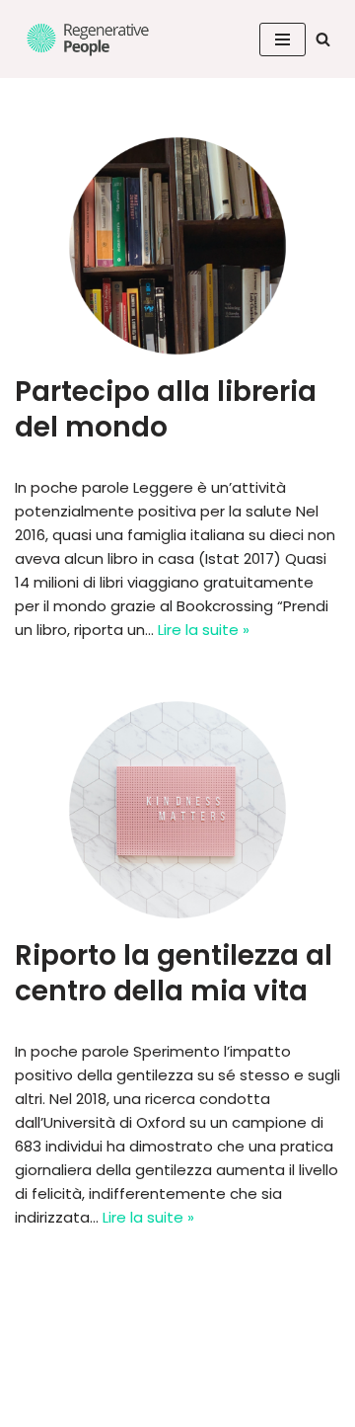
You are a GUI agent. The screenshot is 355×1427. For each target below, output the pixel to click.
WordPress (200, 1406)
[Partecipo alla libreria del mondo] (177, 246)
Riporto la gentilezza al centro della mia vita (173, 973)
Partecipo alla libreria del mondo (166, 409)
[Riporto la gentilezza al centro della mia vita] (177, 809)
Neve (33, 1406)
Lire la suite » (203, 629)
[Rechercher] (323, 39)
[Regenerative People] (89, 39)
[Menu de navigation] (282, 39)
